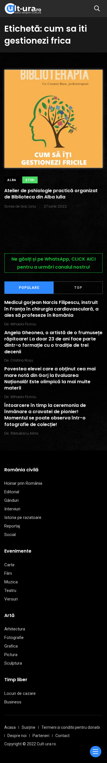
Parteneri (41, 735)
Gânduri (11, 500)
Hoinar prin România (23, 483)
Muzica (11, 582)
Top (78, 288)
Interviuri (12, 509)
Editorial (11, 491)
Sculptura (13, 663)
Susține (28, 727)
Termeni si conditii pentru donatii (70, 727)
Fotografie (14, 637)
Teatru (10, 590)
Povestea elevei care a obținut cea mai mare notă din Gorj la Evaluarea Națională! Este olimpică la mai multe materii (50, 378)
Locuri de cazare (20, 693)
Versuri (11, 599)
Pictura (10, 654)
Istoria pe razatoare (22, 517)
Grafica (11, 646)
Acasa (10, 727)
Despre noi (17, 735)
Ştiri (30, 180)
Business (12, 702)
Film (8, 573)
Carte (9, 564)
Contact (62, 735)
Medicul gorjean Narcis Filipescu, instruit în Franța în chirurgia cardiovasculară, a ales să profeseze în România (51, 308)
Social (10, 534)
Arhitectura (14, 629)
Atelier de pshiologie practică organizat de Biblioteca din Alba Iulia (51, 193)
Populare (29, 288)
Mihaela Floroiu (23, 324)
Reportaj (12, 526)
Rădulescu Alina (24, 433)
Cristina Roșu (22, 360)
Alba (11, 180)
